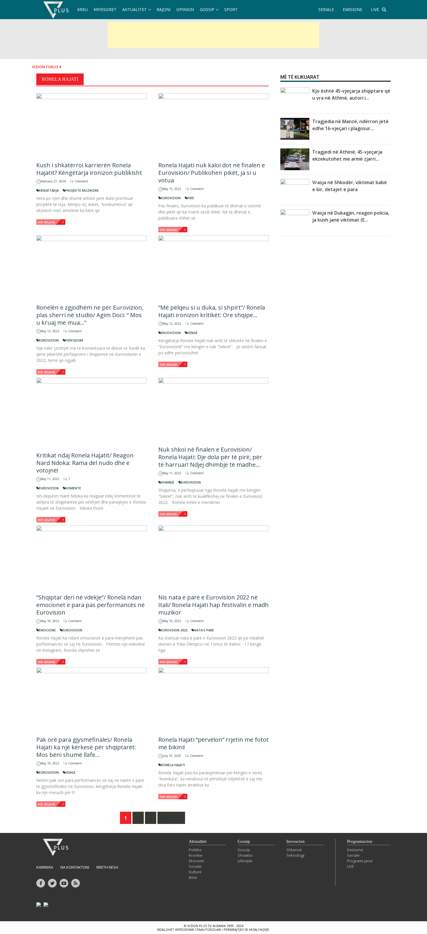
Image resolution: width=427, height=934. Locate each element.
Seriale (353, 855)
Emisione (355, 849)
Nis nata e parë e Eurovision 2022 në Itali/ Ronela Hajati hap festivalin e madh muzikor (213, 604)
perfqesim (74, 340)
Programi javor (360, 860)
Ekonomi (196, 860)
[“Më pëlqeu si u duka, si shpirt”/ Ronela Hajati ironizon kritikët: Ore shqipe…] (213, 267)
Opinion (185, 9)
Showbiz (245, 855)
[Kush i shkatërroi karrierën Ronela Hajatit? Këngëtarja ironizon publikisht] (91, 125)
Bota (193, 877)
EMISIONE (352, 9)
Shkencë (294, 849)
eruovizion (171, 333)
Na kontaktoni (74, 867)
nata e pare (204, 630)
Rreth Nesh (107, 867)
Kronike (195, 855)
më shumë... (48, 222)
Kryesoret (105, 9)
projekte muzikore (82, 190)
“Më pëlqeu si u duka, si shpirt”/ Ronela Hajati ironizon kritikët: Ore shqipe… (211, 311)
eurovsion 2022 (174, 630)
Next (168, 818)
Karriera (44, 867)
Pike (190, 198)
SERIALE (326, 9)
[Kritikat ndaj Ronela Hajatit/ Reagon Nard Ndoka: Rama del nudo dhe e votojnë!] (91, 412)
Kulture (195, 871)
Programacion (359, 841)
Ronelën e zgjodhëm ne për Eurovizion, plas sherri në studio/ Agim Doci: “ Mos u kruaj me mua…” (89, 314)
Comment (81, 181)
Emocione (47, 630)
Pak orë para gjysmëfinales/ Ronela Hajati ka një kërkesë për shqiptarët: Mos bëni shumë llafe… (86, 747)
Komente (73, 488)
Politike (195, 849)
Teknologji (295, 855)
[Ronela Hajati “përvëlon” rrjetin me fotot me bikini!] (213, 699)
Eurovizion (171, 198)
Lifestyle (245, 860)
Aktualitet (134, 9)
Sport (231, 9)
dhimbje (167, 482)
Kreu (82, 9)
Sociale (195, 866)
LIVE (375, 9)
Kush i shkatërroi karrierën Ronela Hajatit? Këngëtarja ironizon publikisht (89, 169)
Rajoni (164, 9)
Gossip (207, 9)
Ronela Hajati (173, 765)
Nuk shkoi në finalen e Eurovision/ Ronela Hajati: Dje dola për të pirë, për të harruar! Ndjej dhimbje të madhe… (210, 457)
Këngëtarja (49, 190)
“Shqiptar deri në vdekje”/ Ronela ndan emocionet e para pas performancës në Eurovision (90, 604)
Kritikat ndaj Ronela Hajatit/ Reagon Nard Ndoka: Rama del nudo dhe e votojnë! (85, 462)
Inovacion (295, 841)
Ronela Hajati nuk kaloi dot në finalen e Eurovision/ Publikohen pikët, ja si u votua (211, 172)
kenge (192, 333)
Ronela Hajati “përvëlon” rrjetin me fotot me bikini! (213, 743)
